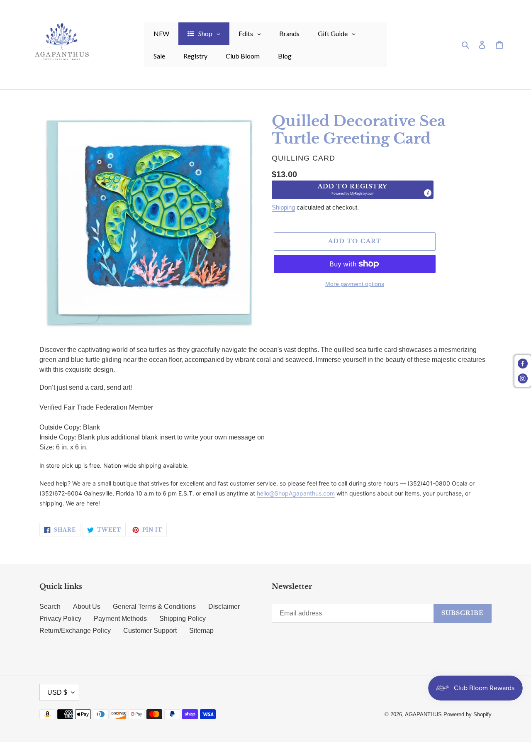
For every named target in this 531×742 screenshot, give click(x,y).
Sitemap (201, 630)
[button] (353, 190)
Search (50, 606)
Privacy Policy (60, 618)
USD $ (57, 692)
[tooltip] (427, 193)
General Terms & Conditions (154, 606)
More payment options (354, 284)
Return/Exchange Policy (75, 630)
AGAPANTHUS (423, 714)
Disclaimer (224, 606)
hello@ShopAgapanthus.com (296, 493)
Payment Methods (120, 618)
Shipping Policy (182, 618)
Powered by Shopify (467, 714)
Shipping (283, 207)
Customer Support (150, 630)
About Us (86, 606)
